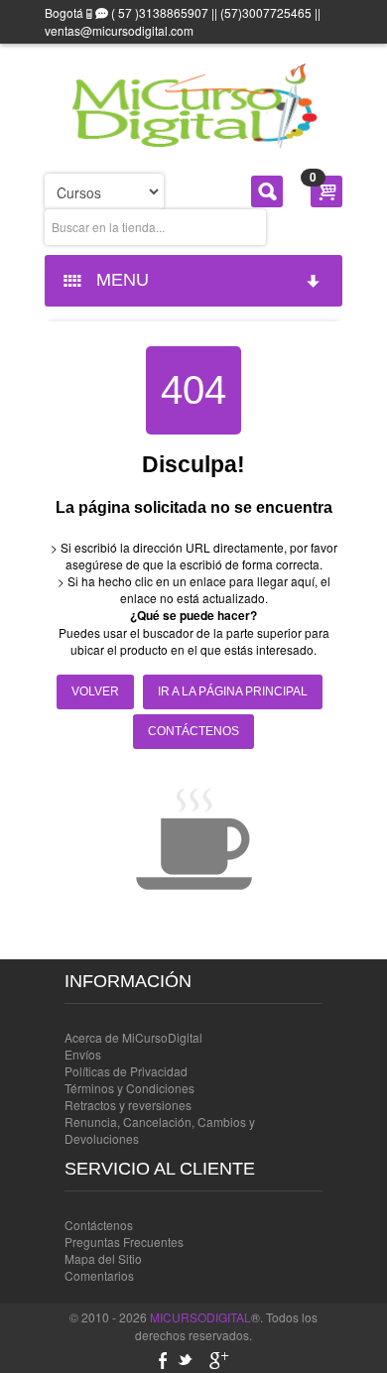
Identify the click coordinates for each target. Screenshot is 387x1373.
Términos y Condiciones (129, 1087)
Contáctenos (193, 731)
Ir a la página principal (233, 691)
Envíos (82, 1054)
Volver (95, 691)
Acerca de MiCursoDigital (133, 1037)
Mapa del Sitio (103, 1258)
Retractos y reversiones (128, 1104)
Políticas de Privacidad (126, 1070)
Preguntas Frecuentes (124, 1241)
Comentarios (99, 1275)
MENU (117, 280)
